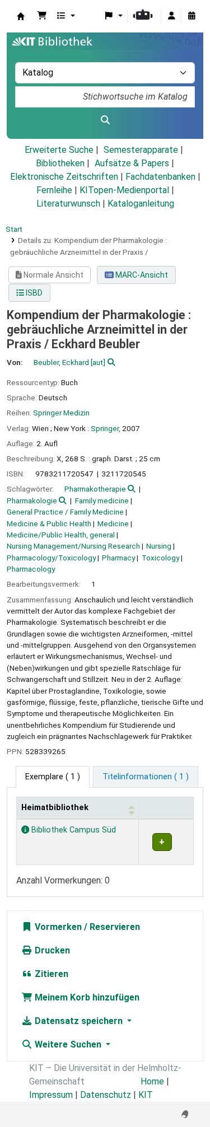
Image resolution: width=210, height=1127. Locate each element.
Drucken (51, 950)
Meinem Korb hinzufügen (85, 997)
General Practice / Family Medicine (65, 511)
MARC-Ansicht (141, 274)
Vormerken (57, 927)
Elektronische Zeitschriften (64, 176)
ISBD (33, 292)
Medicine (113, 523)
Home (152, 1081)
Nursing (158, 545)
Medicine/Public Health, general (61, 534)
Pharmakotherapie (95, 488)
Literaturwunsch (68, 203)
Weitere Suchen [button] (68, 1044)
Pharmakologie (32, 500)
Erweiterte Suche (59, 149)
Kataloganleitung (141, 203)
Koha (21, 16)
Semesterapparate (141, 149)
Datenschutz (105, 1094)
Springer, (105, 428)
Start (14, 229)
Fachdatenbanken (160, 176)
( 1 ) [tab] (52, 777)
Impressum (51, 1094)
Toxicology (160, 557)
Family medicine (102, 500)
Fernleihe (54, 190)
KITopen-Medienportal (124, 190)
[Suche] (105, 120)
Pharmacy (118, 557)
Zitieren (50, 974)
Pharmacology (31, 568)
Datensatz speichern (78, 1021)
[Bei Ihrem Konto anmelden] (171, 16)
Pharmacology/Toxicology (51, 557)
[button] (42, 16)
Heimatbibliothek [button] (54, 807)
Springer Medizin (61, 412)
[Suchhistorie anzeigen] (191, 16)
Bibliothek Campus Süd (72, 830)
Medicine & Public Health (49, 523)
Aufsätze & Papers (132, 163)
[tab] (145, 777)
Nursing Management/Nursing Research (73, 545)
